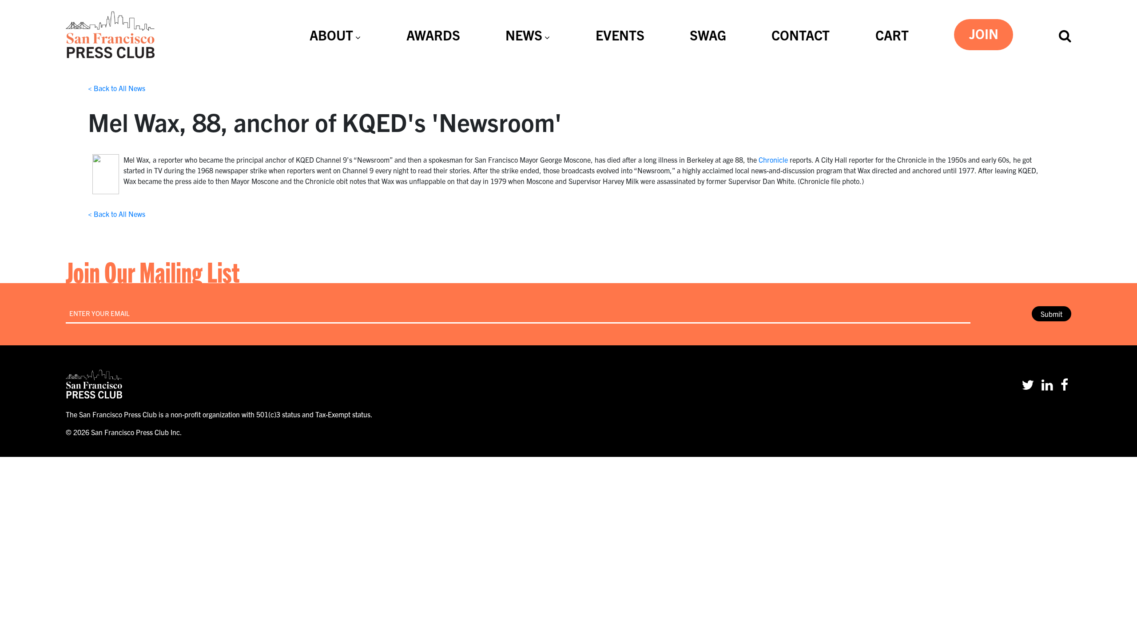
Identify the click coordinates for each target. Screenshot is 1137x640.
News (523, 34)
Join (983, 33)
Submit (1051, 313)
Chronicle (773, 159)
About (331, 34)
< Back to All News (116, 88)
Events (620, 34)
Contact (800, 34)
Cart (892, 34)
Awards (433, 34)
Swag (708, 34)
